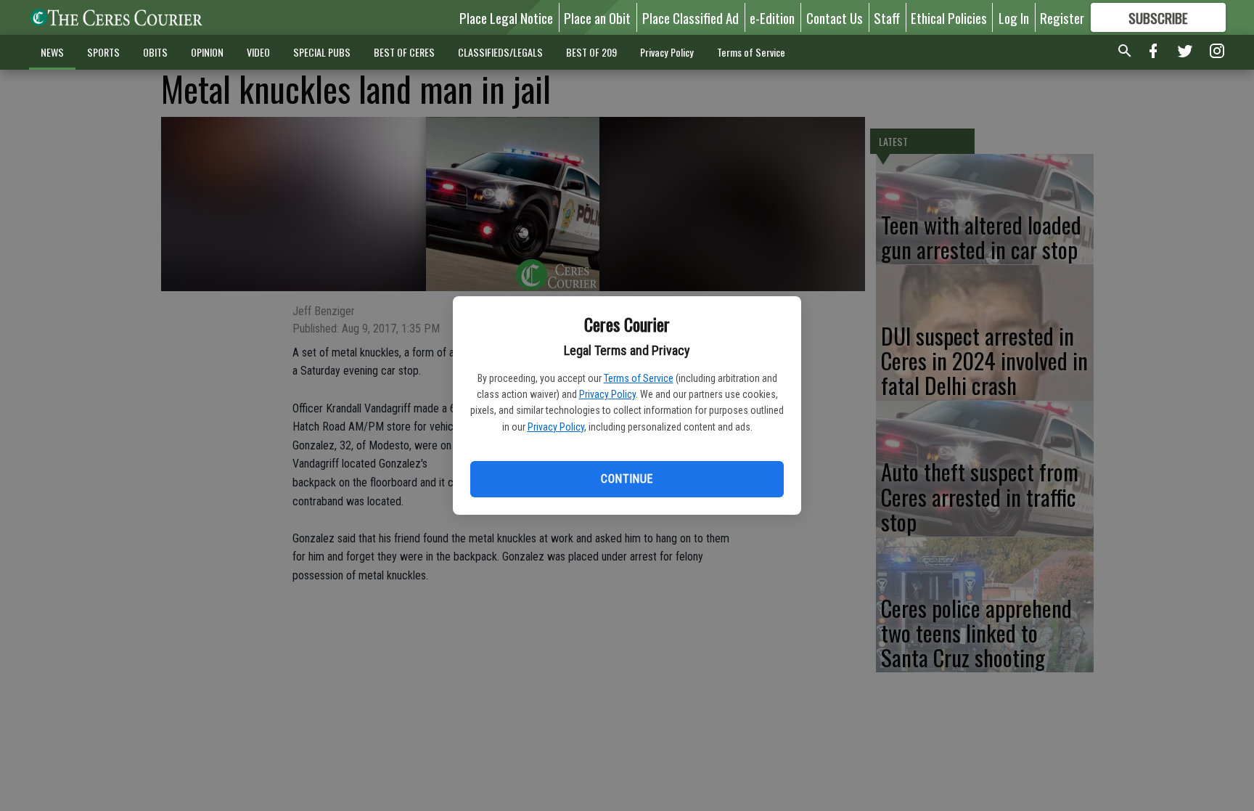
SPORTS (103, 52)
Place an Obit (597, 17)
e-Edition (772, 17)
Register (1062, 17)
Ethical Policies (949, 17)
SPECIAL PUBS (322, 52)
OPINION (207, 52)
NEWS (52, 52)
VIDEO (258, 52)
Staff (887, 17)
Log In (1014, 17)
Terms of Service (638, 378)
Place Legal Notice (506, 17)
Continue (626, 479)
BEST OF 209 (591, 52)
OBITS (155, 52)
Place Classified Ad (690, 17)
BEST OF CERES (404, 52)
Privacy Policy (607, 394)
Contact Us (834, 17)
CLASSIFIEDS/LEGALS (500, 52)
